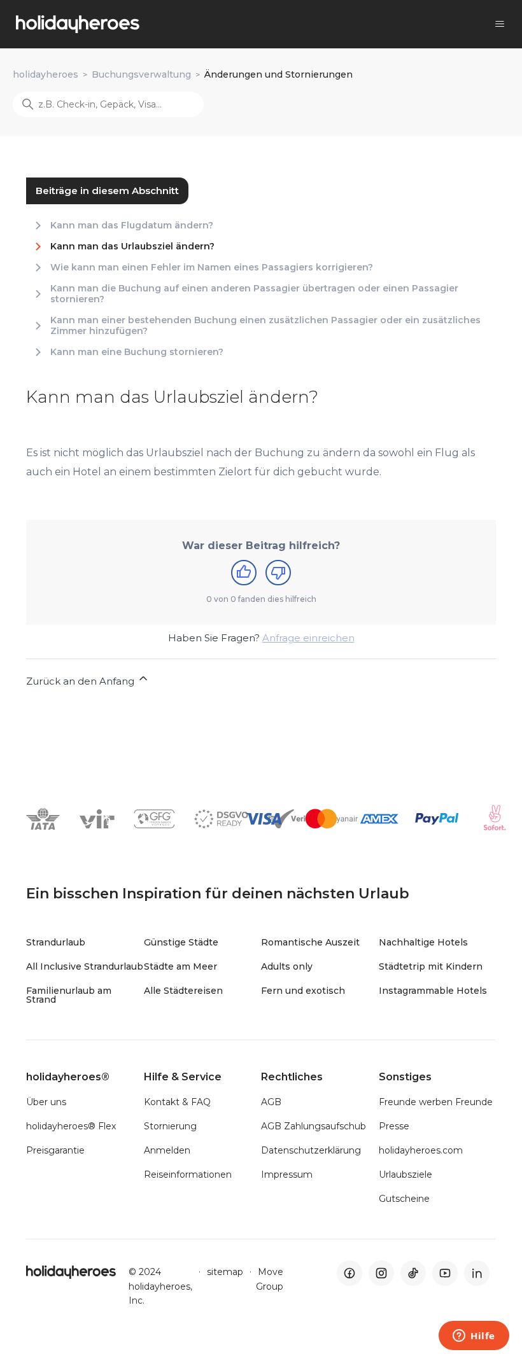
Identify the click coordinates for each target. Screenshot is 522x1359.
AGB (271, 1102)
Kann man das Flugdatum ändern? (131, 225)
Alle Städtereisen (183, 990)
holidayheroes (45, 74)
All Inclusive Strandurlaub (84, 966)
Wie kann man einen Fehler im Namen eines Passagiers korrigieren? (211, 267)
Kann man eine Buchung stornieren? (136, 352)
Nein (278, 572)
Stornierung (170, 1126)
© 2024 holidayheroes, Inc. (160, 1286)
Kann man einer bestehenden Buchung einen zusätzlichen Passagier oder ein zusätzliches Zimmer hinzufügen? (265, 326)
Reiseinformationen (188, 1174)
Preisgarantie (55, 1150)
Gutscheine (404, 1198)
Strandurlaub (55, 942)
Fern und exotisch (303, 990)
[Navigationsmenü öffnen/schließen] (499, 24)
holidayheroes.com (421, 1150)
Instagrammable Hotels (433, 990)
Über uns (46, 1102)
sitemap (225, 1272)
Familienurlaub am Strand (68, 995)
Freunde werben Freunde (436, 1102)
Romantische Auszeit (310, 942)
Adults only (287, 966)
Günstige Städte (181, 942)
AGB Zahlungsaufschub (313, 1126)
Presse (394, 1126)
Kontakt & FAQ (177, 1102)
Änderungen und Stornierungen (278, 74)
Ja (244, 572)
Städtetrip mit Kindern (431, 966)
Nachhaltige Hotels (423, 942)
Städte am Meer (180, 966)
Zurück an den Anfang (81, 681)
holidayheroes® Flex (71, 1126)
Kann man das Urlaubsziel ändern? (132, 246)
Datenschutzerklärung (311, 1150)
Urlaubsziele (405, 1174)
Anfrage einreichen (308, 638)
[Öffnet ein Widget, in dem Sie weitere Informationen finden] (474, 1337)
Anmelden (167, 1150)
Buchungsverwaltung (141, 74)
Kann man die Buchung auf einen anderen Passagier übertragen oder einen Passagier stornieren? (254, 294)
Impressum (287, 1174)
